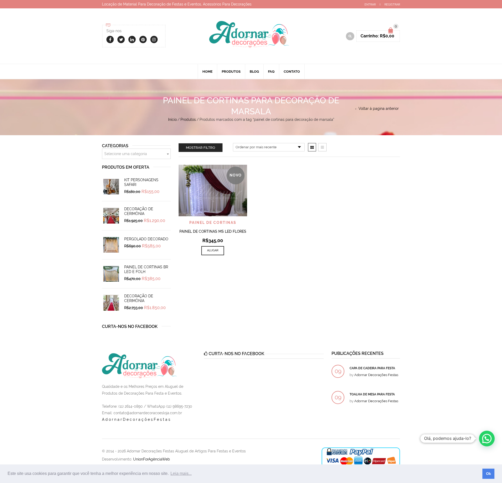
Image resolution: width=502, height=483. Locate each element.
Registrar (392, 4)
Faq (271, 71)
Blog (254, 71)
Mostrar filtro (200, 148)
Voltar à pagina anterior (378, 108)
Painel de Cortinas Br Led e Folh (146, 269)
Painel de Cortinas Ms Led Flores (212, 231)
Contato (292, 71)
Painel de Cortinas (212, 222)
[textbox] (136, 154)
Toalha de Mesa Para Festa (372, 394)
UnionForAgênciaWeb (151, 459)
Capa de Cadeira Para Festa (372, 368)
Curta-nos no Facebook (130, 326)
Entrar (370, 4)
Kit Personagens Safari (141, 182)
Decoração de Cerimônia (138, 211)
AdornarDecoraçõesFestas (136, 419)
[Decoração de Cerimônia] (111, 216)
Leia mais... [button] (181, 473)
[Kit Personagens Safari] (111, 187)
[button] (487, 438)
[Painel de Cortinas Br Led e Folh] (111, 274)
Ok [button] (488, 473)
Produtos (231, 71)
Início (172, 119)
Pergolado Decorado (146, 239)
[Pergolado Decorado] (111, 245)
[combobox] (136, 154)
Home (207, 71)
